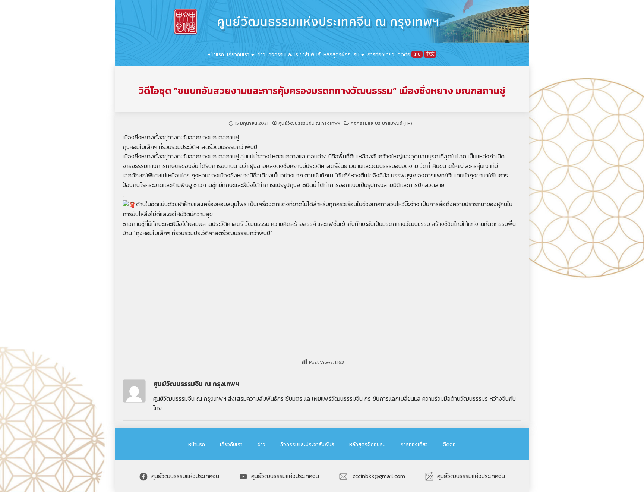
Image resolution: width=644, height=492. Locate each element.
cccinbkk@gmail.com (378, 476)
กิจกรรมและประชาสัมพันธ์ (294, 54)
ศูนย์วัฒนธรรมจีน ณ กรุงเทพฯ (309, 123)
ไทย (417, 54)
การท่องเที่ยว (380, 54)
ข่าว (261, 54)
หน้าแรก (216, 54)
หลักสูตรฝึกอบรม (341, 54)
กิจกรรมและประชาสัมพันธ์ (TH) (381, 123)
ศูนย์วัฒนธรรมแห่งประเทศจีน (185, 476)
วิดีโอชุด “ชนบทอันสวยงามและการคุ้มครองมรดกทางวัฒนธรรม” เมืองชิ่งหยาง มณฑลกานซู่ (322, 90)
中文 (430, 54)
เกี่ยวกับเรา (238, 54)
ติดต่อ (403, 54)
